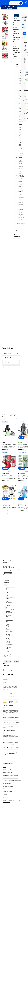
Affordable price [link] (10, 587)
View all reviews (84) (11, 753)
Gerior (4, 767)
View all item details (21, 223)
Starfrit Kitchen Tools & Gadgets (10, 778)
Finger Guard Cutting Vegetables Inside (12, 780)
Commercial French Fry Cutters (10, 775)
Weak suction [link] (9, 631)
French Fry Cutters (7, 791)
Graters (5, 794)
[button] (16, 66)
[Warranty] (16, 362)
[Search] (20, 3)
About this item (7, 348)
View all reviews (8, 573)
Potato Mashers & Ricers (8, 772)
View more (9, 513)
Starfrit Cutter (6, 788)
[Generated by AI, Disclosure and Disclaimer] (9, 656)
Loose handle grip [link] (10, 609)
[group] (19, 59)
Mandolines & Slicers (8, 786)
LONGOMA (15, 18)
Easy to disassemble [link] (10, 597)
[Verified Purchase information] (14, 679)
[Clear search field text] (18, 3)
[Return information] (23, 30)
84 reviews (11, 567)
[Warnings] (18, 368)
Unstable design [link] (9, 644)
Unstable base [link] (9, 620)
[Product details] (18, 353)
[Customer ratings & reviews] (18, 561)
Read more (5, 689)
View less (12, 654)
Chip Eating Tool (7, 769)
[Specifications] (18, 357)
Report (17, 696)
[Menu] (2, 3)
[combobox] (16, 3)
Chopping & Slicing (7, 797)
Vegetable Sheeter (7, 783)
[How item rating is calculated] (18, 570)
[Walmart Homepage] (6, 3)
